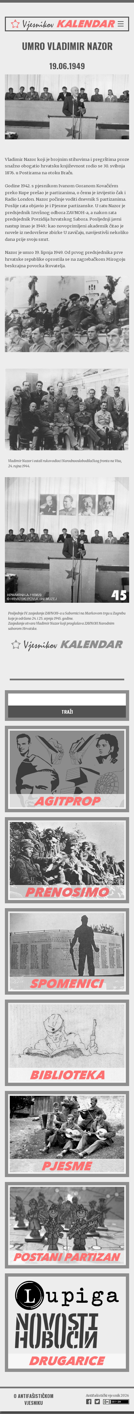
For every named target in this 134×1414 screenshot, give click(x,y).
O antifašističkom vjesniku (33, 1399)
